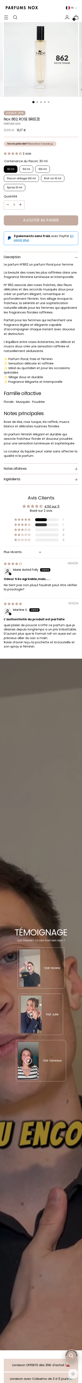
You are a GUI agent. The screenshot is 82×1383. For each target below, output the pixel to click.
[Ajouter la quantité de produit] (20, 205)
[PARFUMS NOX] (22, 8)
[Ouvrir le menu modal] (6, 17)
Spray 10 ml (14, 187)
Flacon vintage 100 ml (21, 178)
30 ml (10, 169)
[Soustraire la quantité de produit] (8, 205)
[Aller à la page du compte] (67, 17)
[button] (13, 153)
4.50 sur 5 (52, 506)
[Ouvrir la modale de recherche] (15, 17)
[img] (13, 564)
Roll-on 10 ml (52, 178)
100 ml (42, 169)
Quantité (10, 196)
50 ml (26, 169)
